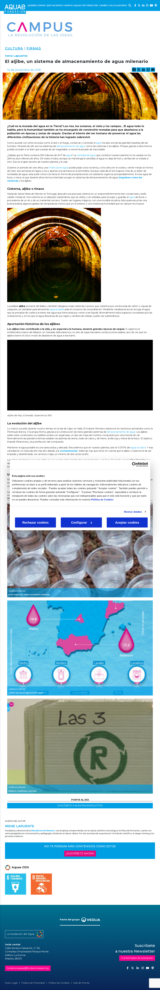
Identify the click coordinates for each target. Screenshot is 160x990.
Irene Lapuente (16, 56)
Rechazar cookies (35, 522)
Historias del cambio (95, 5)
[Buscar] (129, 5)
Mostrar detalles (133, 511)
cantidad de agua (86, 155)
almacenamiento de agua (71, 146)
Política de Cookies (102, 499)
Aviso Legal (11, 982)
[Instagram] (147, 5)
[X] (138, 70)
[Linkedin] (143, 5)
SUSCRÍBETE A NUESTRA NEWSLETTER (80, 805)
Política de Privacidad (33, 982)
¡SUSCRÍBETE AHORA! (80, 853)
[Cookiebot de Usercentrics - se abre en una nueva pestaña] (134, 464)
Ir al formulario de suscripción (137, 958)
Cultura (14, 48)
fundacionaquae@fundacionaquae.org (28, 968)
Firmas (34, 48)
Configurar (79, 522)
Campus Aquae (72, 5)
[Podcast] (156, 5)
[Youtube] (151, 5)
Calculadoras (118, 5)
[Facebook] (135, 5)
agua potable (56, 309)
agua (98, 142)
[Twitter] (139, 5)
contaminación (69, 450)
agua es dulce (138, 447)
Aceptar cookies (127, 522)
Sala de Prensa (81, 982)
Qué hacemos (54, 5)
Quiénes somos (37, 5)
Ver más (80, 549)
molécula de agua (58, 167)
